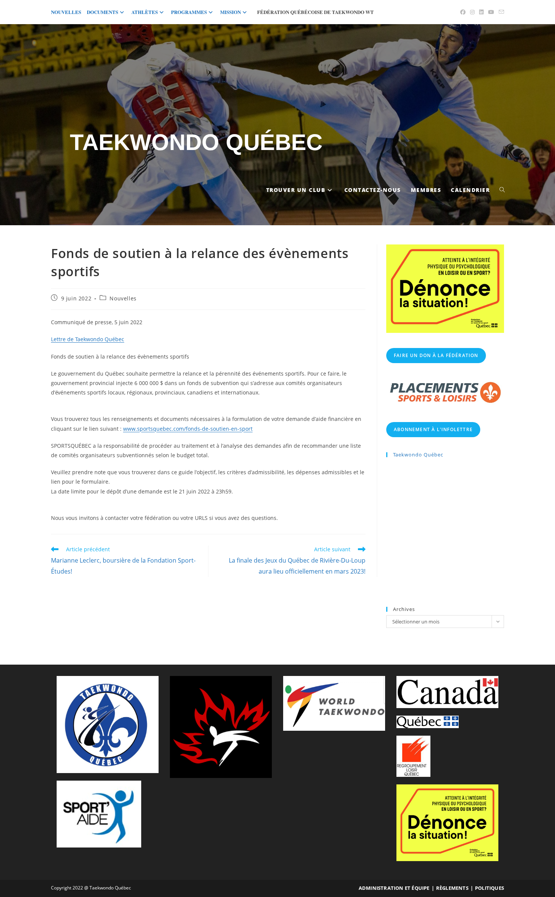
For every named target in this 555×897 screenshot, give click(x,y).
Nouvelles (66, 11)
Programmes (189, 11)
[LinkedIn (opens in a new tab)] (481, 12)
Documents (102, 11)
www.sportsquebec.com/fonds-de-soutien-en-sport (188, 428)
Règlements (452, 888)
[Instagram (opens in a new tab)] (472, 12)
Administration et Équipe (394, 888)
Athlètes (144, 11)
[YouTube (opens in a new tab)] (491, 12)
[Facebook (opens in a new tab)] (463, 12)
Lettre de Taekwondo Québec (87, 339)
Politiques (489, 888)
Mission (230, 11)
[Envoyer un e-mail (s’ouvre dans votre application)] (500, 12)
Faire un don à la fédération (436, 355)
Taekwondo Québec (196, 142)
